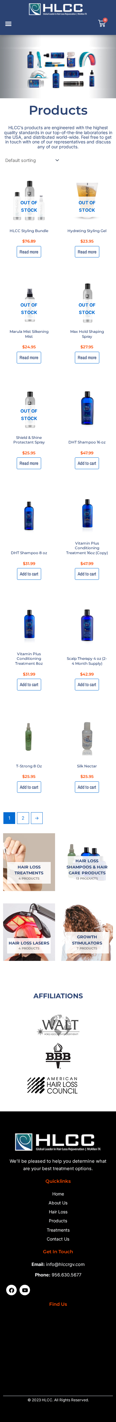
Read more (28, 251)
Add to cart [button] (87, 463)
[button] (8, 24)
